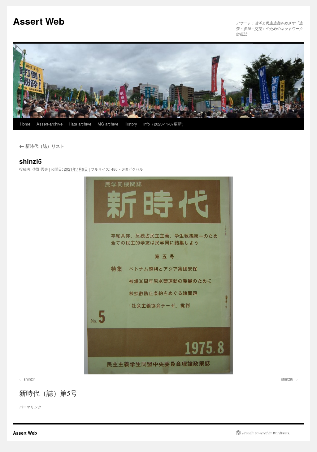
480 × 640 (119, 169)
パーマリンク (30, 406)
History (130, 124)
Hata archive (80, 124)
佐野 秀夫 (40, 169)
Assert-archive (50, 124)
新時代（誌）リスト (41, 146)
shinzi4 (30, 379)
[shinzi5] (158, 275)
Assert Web (38, 21)
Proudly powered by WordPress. (266, 432)
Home (25, 124)
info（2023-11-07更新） (164, 124)
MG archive (108, 124)
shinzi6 (287, 379)
